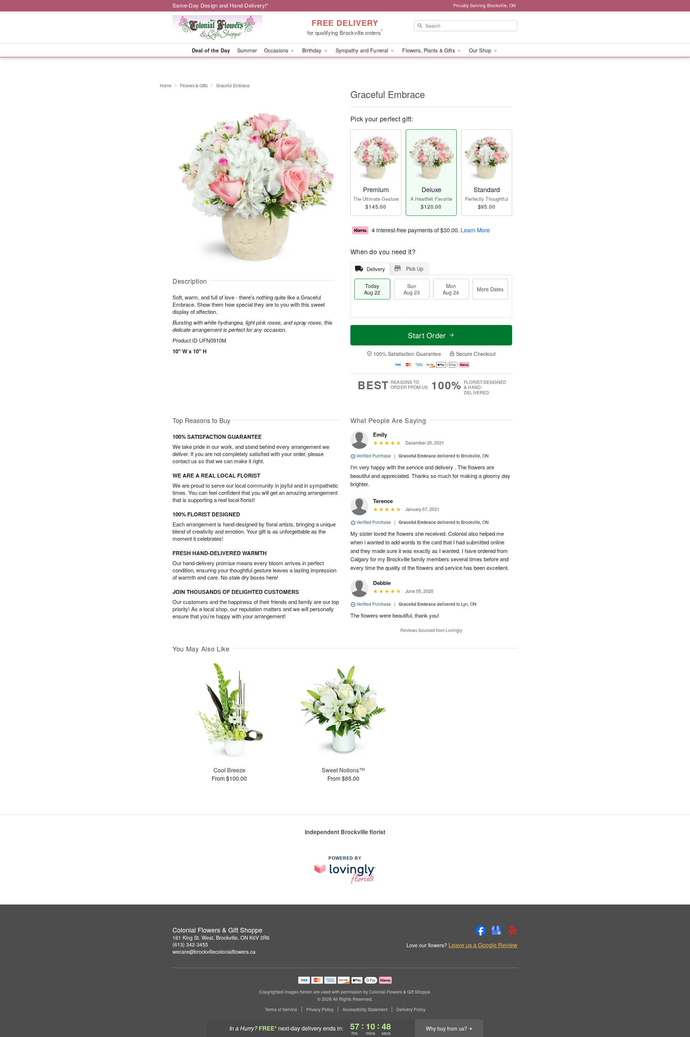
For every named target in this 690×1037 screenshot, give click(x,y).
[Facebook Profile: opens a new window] (481, 930)
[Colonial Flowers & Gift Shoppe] (224, 27)
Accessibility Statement (364, 1009)
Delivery (376, 269)
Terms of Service (281, 1009)
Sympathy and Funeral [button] (363, 50)
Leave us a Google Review (483, 945)
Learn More (475, 229)
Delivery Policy (411, 1009)
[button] (671, 1006)
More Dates (490, 289)
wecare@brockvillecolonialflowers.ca (214, 951)
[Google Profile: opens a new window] (497, 930)
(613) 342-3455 (190, 944)
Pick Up (414, 268)
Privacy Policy (320, 1009)
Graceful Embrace (417, 455)
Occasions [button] (277, 50)
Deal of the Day (211, 50)
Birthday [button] (312, 50)
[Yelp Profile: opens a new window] (512, 930)
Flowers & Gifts (194, 85)
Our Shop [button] (481, 50)
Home (165, 85)
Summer (247, 50)
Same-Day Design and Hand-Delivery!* (220, 5)
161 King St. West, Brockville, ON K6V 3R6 (221, 937)
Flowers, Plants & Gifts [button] (429, 50)
